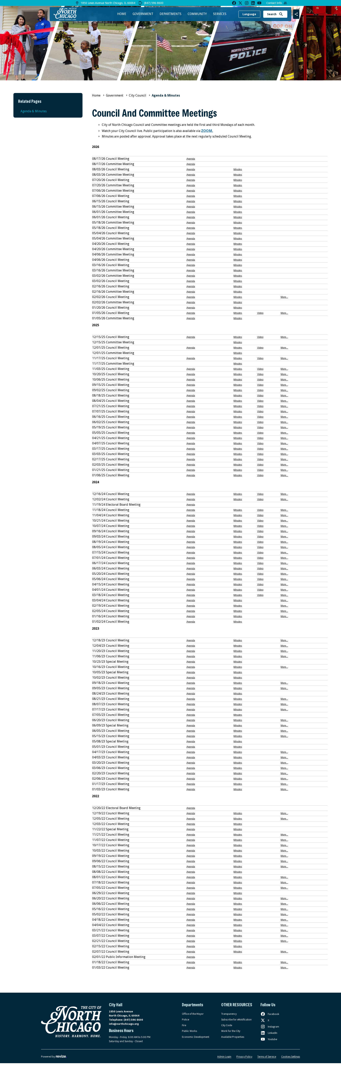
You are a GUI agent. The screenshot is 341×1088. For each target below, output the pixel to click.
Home (121, 14)
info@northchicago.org (124, 1024)
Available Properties (232, 1037)
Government (143, 14)
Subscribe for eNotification (236, 1019)
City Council (137, 95)
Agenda (190, 158)
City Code (226, 1025)
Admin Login (224, 1056)
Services (219, 14)
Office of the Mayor (193, 1014)
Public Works (189, 1031)
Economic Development (195, 1037)
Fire (184, 1025)
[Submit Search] (281, 14)
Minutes (237, 169)
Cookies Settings (290, 1056)
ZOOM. (207, 131)
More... (284, 297)
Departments (170, 14)
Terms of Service (266, 1056)
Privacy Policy (244, 1056)
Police (185, 1019)
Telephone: (126, 1019)
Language (249, 14)
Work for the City (230, 1031)
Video (260, 313)
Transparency (229, 1014)
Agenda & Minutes (34, 111)
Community (197, 14)
